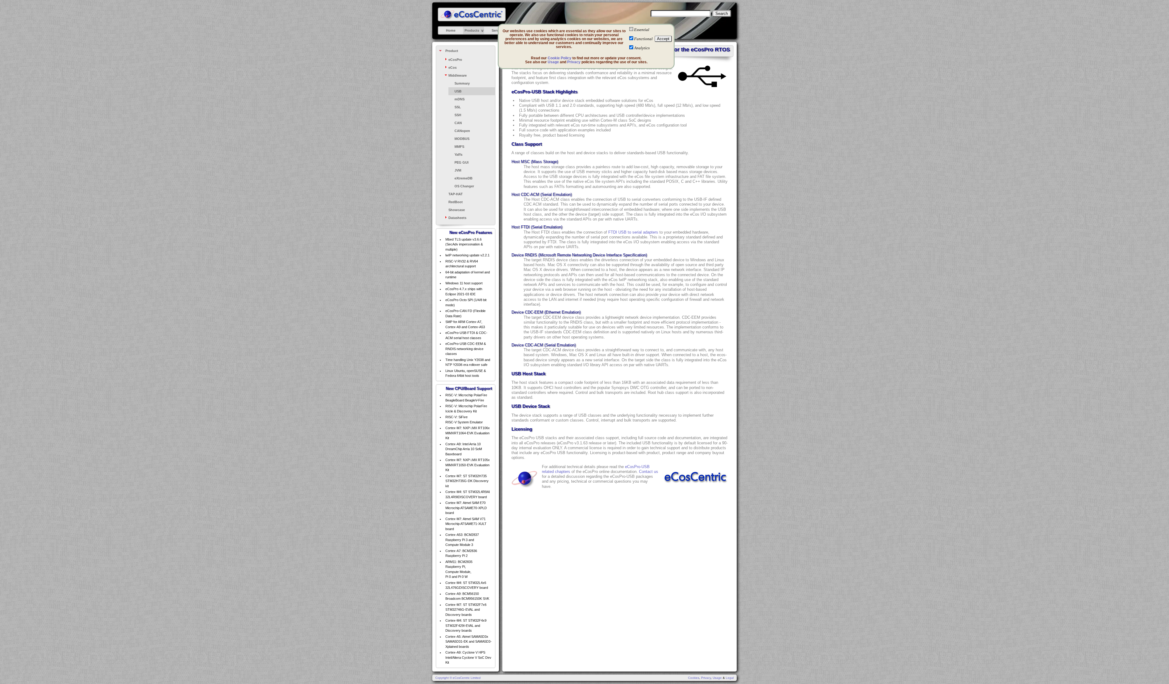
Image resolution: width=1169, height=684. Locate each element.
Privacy (574, 62)
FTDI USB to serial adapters (633, 232)
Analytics (642, 48)
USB (458, 91)
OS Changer (464, 186)
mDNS (460, 99)
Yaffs (458, 154)
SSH (458, 115)
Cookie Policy (559, 58)
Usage (553, 62)
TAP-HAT (455, 194)
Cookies (693, 677)
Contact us (648, 471)
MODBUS (462, 139)
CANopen (462, 131)
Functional (643, 38)
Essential (641, 29)
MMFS (459, 146)
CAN (458, 123)
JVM (458, 170)
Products (472, 30)
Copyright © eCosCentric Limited (458, 677)
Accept (663, 38)
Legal (730, 677)
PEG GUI (462, 162)
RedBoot (455, 202)
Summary (462, 83)
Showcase (456, 210)
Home (450, 30)
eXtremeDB (463, 178)
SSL (458, 107)
